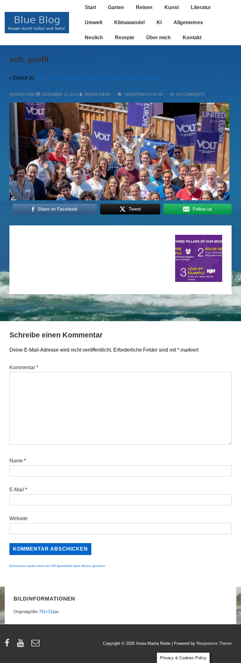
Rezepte (124, 37)
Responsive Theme (214, 643)
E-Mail (16, 489)
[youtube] (22, 645)
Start (90, 7)
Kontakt (192, 37)
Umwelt (93, 22)
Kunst (171, 7)
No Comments (190, 94)
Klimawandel (129, 22)
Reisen (144, 7)
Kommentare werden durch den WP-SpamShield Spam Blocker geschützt (57, 566)
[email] (36, 645)
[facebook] (8, 645)
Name (16, 460)
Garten (116, 7)
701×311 (46, 611)
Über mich (158, 37)
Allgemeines (188, 22)
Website (18, 518)
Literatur (201, 7)
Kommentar (23, 367)
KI (159, 22)
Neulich (94, 37)
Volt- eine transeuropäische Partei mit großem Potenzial (97, 77)
